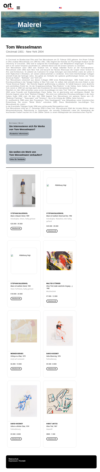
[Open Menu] (18, 7)
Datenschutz (13, 459)
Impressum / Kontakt (17, 461)
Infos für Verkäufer (17, 159)
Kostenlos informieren (19, 134)
